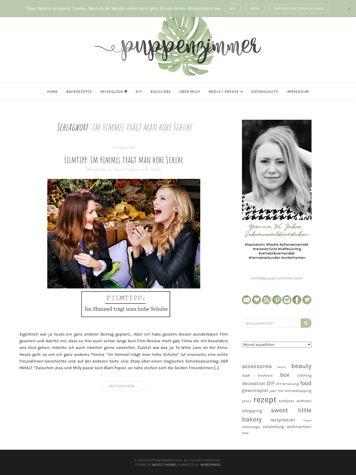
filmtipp (101, 168)
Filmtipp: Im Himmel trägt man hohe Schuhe (123, 159)
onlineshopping (298, 391)
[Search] (306, 323)
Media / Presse (224, 91)
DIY (139, 91)
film (90, 168)
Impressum (297, 91)
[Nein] (349, 8)
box (285, 374)
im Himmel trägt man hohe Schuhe (134, 168)
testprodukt (282, 419)
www (245, 433)
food (306, 383)
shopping (252, 410)
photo (246, 401)
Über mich (189, 91)
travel (307, 420)
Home (52, 91)
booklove (265, 375)
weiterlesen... (124, 386)
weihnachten (299, 426)
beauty (301, 366)
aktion (281, 367)
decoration (253, 383)
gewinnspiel (255, 390)
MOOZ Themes (164, 464)
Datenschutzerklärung (299, 8)
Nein (254, 8)
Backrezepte (79, 91)
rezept (264, 399)
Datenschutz (264, 91)
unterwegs (251, 427)
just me (276, 391)
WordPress (211, 464)
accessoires (257, 366)
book (246, 375)
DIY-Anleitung (287, 384)
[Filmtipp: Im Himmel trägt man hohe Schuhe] (123, 250)
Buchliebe (160, 91)
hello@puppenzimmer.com (277, 278)
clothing (304, 375)
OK (233, 8)
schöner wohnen (295, 400)
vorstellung (273, 426)
